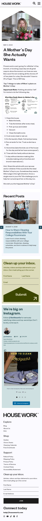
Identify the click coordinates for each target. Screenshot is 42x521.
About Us (6, 428)
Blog (5, 426)
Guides (6, 440)
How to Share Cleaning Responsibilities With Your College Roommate (19, 232)
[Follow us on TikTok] (11, 516)
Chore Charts (8, 442)
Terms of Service (9, 464)
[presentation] (1, 227)
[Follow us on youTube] (8, 516)
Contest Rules (8, 467)
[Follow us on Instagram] (4, 516)
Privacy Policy (8, 462)
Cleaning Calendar (10, 445)
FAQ (5, 431)
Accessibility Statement (12, 469)
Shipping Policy (8, 459)
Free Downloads (9, 448)
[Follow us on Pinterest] (14, 516)
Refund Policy (8, 456)
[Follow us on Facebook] (17, 516)
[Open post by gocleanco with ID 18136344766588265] (21, 367)
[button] (16, 397)
